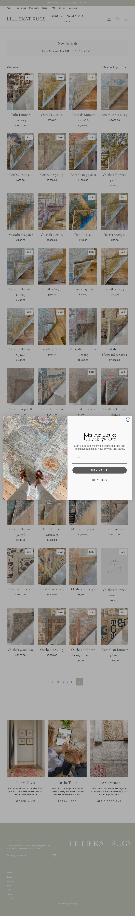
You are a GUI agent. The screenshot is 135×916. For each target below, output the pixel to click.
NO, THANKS (99, 480)
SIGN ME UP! (100, 470)
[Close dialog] (128, 420)
